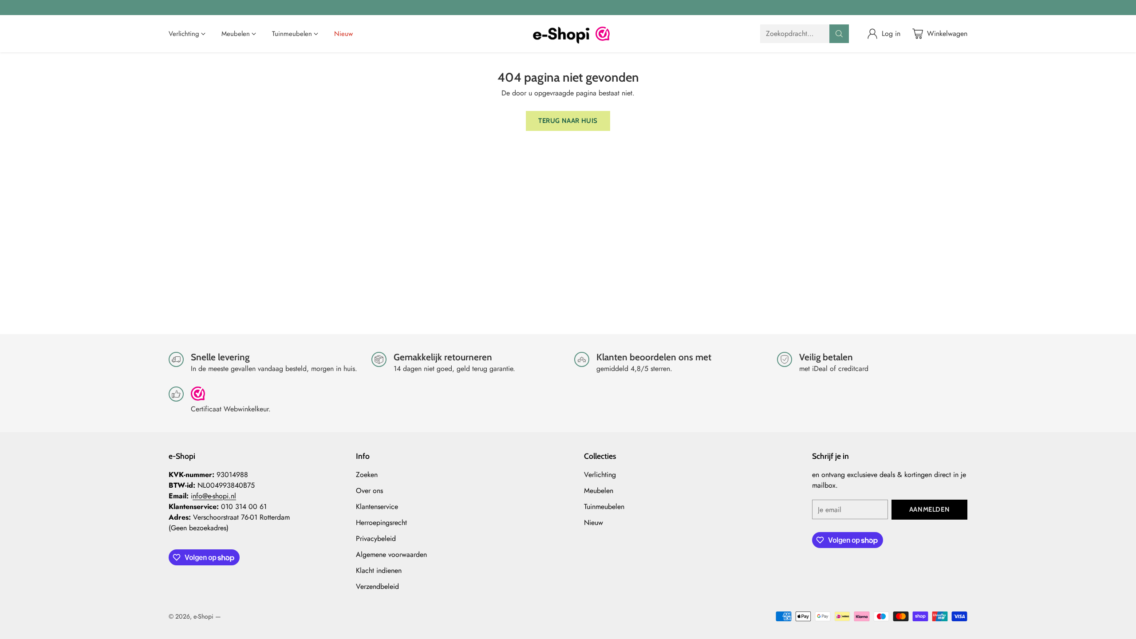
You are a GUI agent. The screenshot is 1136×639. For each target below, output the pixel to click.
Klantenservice (377, 506)
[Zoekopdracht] (839, 33)
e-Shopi (203, 616)
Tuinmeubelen (604, 506)
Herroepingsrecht (381, 522)
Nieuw (593, 522)
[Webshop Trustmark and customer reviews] (603, 34)
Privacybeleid (376, 538)
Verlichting (600, 474)
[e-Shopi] (561, 33)
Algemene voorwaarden (391, 554)
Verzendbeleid (377, 586)
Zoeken (367, 474)
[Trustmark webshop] (198, 397)
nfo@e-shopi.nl (214, 496)
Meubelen (598, 490)
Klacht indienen (379, 570)
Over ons (369, 490)
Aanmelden (929, 509)
